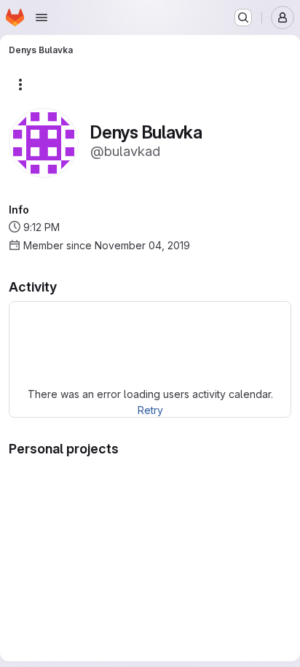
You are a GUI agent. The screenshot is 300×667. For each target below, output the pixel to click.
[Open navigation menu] (41, 17)
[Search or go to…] (243, 17)
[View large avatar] (44, 142)
